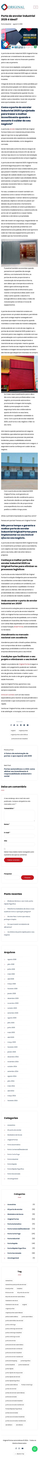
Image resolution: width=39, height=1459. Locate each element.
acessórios (8, 1280)
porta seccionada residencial (14, 1405)
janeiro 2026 (11, 993)
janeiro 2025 (11, 1052)
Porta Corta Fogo (13, 1154)
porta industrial (10, 1365)
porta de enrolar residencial (14, 1357)
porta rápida (9, 1369)
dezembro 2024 (13, 1057)
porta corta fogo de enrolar (14, 1329)
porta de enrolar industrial (19, 739)
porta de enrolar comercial (13, 1349)
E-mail (7, 833)
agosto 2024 (11, 1076)
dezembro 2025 (13, 998)
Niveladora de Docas (14, 1135)
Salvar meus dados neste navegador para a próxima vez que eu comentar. (19, 853)
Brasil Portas (18, 627)
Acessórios (11, 1125)
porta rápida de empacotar (14, 1373)
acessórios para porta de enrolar (15, 1284)
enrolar (12, 129)
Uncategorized (12, 1179)
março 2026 (11, 984)
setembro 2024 (12, 1071)
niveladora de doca (11, 1300)
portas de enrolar (10, 1389)
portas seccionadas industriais (15, 1417)
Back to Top (20, 1454)
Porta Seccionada (13, 1174)
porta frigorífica (25, 1361)
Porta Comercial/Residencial (17, 1149)
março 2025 (11, 1042)
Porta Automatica (13, 1145)
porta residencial (23, 1365)
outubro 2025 (12, 1008)
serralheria (19, 1425)
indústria (19, 1288)
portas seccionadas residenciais (15, 1421)
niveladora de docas (11, 1304)
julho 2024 (10, 1081)
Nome (7, 824)
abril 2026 (10, 979)
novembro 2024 (12, 1062)
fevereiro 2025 (12, 1047)
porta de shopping (11, 1361)
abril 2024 (10, 1091)
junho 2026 (11, 969)
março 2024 (11, 1096)
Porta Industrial (6, 24)
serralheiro (8, 1425)
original (13, 731)
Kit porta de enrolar (14, 1130)
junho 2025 (11, 1028)
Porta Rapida (12, 1164)
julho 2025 (10, 1023)
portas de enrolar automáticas (15, 1393)
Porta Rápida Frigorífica (15, 1169)
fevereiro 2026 (12, 989)
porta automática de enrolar (14, 1321)
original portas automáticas (19, 735)
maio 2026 (11, 974)
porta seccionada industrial (14, 1401)
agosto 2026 (11, 959)
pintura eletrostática (11, 1317)
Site (5, 841)
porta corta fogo (10, 1325)
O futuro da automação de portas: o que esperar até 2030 (18, 754)
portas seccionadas (11, 1413)
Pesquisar (8, 874)
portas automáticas (11, 1385)
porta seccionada (11, 1397)
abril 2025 (10, 1037)
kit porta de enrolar (23, 1292)
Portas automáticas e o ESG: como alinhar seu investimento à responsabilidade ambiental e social (19, 772)
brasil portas (9, 1288)
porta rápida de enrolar (12, 1377)
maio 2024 (11, 1086)
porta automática (27, 1317)
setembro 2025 (12, 1013)
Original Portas (24, 664)
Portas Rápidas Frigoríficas (13, 1409)
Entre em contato (7, 695)
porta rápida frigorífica (12, 1381)
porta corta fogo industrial (13, 1333)
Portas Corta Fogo (27, 1385)
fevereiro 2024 (12, 1100)
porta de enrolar (10, 1341)
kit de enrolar (9, 1292)
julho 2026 (10, 964)
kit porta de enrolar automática (15, 1296)
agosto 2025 (11, 1018)
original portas (23, 731)
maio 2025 (11, 1032)
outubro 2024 (12, 1066)
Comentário (9, 808)
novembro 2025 (12, 1003)
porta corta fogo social (12, 1337)
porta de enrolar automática (14, 1345)
